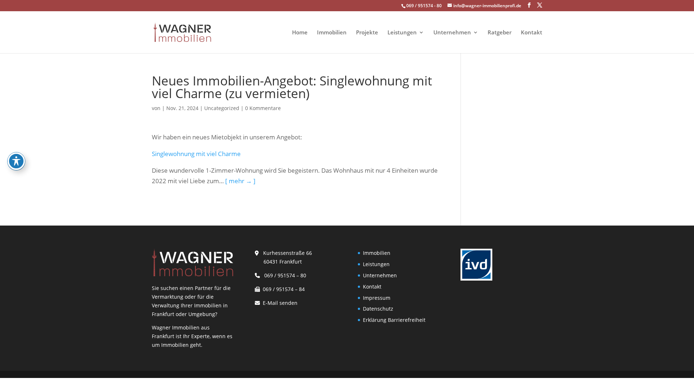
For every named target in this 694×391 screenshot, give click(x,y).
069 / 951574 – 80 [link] (283, 275)
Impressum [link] (376, 297)
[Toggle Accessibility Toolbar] (16, 161)
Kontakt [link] (531, 33)
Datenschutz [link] (378, 308)
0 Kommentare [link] (263, 108)
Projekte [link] (367, 33)
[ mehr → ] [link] (240, 181)
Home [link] (300, 33)
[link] (182, 32)
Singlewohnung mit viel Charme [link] (196, 154)
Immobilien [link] (332, 33)
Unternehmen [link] (452, 33)
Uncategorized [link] (221, 108)
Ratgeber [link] (499, 33)
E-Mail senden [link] (280, 302)
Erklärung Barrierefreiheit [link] (394, 319)
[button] (529, 5)
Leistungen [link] (402, 33)
